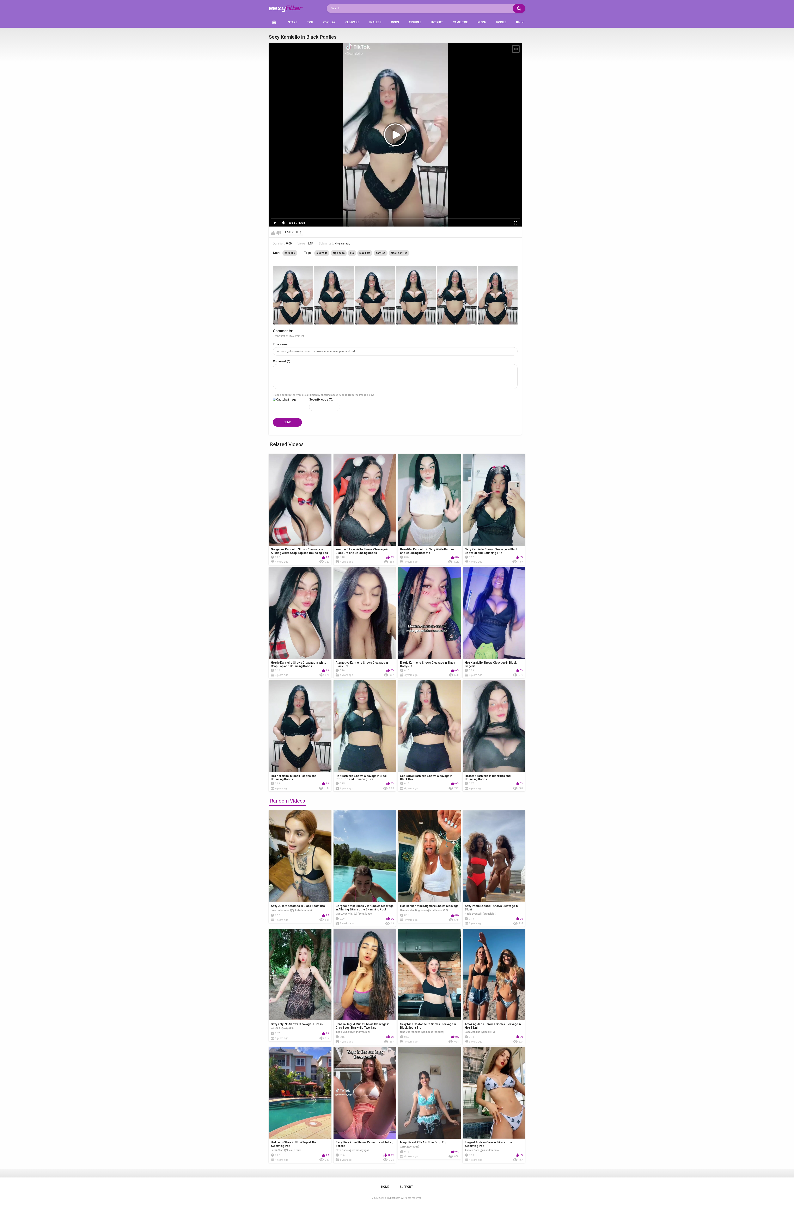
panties (380, 253)
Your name (280, 344)
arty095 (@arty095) (282, 1028)
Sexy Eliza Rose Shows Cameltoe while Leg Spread (364, 1144)
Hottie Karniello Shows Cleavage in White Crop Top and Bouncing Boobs (298, 664)
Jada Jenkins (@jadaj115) (480, 1032)
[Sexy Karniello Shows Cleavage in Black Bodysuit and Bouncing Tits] (494, 500)
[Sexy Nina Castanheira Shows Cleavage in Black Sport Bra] (429, 974)
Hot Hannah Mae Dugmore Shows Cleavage (429, 906)
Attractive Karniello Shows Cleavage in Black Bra (362, 664)
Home (274, 22)
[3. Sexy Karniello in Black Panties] (375, 295)
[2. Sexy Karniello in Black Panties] (334, 295)
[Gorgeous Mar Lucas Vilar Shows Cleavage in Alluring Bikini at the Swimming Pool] (365, 856)
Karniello (290, 253)
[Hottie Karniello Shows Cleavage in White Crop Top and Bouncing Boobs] (300, 613)
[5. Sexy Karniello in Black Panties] (457, 295)
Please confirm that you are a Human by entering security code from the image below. (323, 395)
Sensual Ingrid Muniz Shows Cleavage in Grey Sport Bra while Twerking (362, 1025)
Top (310, 22)
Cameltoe (460, 22)
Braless (375, 22)
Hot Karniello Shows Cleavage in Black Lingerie (491, 664)
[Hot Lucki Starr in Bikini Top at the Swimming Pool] (300, 1093)
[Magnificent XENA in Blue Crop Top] (429, 1093)
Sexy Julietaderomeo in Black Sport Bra (298, 906)
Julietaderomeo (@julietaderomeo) (291, 910)
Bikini (520, 22)
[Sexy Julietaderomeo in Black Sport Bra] (300, 856)
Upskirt (437, 22)
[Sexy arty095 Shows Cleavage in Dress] (300, 974)
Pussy (482, 22)
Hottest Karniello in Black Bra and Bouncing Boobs (488, 777)
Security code (318, 399)
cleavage (321, 253)
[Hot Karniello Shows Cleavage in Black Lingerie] (494, 613)
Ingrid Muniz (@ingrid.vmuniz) (353, 1032)
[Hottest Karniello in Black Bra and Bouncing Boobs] (494, 726)
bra (352, 253)
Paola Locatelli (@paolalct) (480, 913)
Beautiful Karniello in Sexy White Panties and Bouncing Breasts (427, 551)
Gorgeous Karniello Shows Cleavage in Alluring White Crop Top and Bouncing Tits (299, 551)
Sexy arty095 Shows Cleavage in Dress (297, 1024)
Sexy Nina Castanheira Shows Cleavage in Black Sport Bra (428, 1025)
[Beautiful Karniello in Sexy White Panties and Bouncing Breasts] (429, 500)
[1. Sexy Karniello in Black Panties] (293, 295)
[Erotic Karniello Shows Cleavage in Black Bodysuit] (429, 613)
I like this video (273, 233)
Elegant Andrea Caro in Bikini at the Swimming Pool (488, 1144)
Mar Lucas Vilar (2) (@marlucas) (354, 913)
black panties (399, 253)
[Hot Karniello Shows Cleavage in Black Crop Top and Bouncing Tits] (365, 726)
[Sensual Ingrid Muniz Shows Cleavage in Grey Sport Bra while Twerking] (365, 974)
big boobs (339, 253)
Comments (282, 331)
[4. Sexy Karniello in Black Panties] (416, 295)
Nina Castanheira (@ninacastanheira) (422, 1032)
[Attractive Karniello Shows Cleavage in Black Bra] (365, 613)
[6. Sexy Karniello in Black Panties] (498, 295)
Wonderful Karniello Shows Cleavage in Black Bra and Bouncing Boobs (362, 551)
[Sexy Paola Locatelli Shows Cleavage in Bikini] (494, 856)
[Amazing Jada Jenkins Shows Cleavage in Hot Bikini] (494, 974)
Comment (279, 361)
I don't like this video (278, 233)
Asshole (414, 22)
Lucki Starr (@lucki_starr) (286, 1150)
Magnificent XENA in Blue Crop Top (423, 1142)
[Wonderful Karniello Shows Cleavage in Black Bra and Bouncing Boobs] (365, 500)
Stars (292, 22)
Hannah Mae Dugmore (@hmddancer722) (424, 910)
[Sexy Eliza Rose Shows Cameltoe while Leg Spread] (365, 1093)
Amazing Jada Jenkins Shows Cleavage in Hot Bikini (493, 1025)
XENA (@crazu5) (409, 1146)
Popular (329, 22)
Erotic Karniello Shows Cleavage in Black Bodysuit (427, 664)
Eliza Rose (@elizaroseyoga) (352, 1150)
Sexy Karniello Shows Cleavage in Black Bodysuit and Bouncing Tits (491, 551)
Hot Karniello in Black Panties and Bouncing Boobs (294, 777)
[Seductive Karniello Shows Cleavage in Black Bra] (429, 726)
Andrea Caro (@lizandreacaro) (482, 1150)
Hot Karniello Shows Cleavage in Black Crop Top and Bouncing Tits (361, 777)
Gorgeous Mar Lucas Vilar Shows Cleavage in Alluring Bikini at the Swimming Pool (364, 907)
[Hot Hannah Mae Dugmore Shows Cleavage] (429, 856)
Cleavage (352, 22)
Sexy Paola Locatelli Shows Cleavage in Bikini (491, 907)
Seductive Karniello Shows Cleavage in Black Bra (426, 777)
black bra (365, 253)
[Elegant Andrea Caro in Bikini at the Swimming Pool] (494, 1093)
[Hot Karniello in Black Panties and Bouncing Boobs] (300, 726)
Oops (395, 22)
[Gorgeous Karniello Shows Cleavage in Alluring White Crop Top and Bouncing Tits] (300, 500)
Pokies (501, 22)
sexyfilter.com (392, 1197)
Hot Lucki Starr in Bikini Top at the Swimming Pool (293, 1144)
